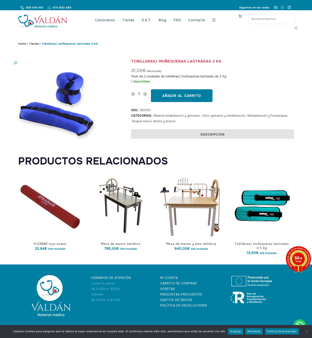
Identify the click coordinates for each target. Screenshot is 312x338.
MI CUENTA (169, 278)
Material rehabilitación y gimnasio (176, 116)
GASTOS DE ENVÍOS (176, 300)
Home (22, 43)
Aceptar (235, 331)
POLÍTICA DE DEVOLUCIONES (183, 305)
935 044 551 (34, 7)
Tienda (33, 43)
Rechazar (254, 331)
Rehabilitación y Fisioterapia (267, 116)
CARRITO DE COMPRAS (178, 283)
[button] (55, 63)
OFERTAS (167, 289)
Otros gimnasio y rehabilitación (223, 116)
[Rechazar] (307, 331)
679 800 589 (62, 7)
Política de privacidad (282, 331)
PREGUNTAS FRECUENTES (181, 294)
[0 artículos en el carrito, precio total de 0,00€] (240, 16)
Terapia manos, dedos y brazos (154, 121)
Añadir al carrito (181, 96)
